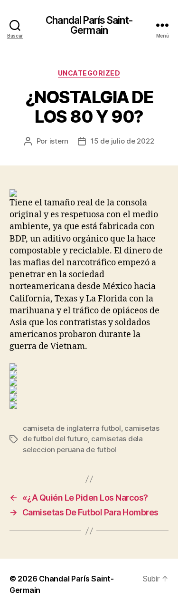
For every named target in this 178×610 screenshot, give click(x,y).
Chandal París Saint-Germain (89, 25)
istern (58, 140)
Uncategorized (89, 73)
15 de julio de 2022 (122, 140)
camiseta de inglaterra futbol (72, 428)
